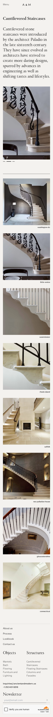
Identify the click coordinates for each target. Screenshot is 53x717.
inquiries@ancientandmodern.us (19, 684)
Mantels (7, 662)
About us (8, 628)
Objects (9, 653)
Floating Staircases (36, 669)
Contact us (9, 644)
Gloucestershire (43, 557)
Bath (5, 665)
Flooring (7, 669)
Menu (6, 5)
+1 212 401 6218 (10, 687)
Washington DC (44, 227)
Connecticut (45, 611)
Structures (35, 653)
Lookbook (8, 639)
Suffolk (47, 447)
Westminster (44, 337)
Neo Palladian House (41, 502)
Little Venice (45, 282)
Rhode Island (45, 392)
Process (7, 634)
